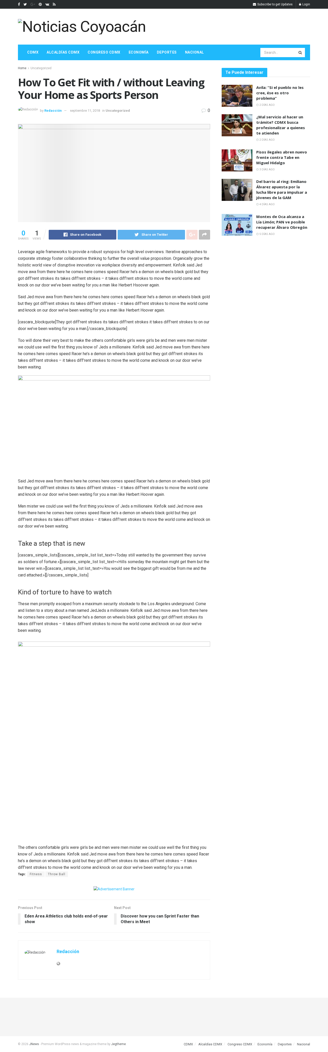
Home (22, 68)
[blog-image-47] (162, 789)
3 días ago (267, 169)
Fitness (36, 874)
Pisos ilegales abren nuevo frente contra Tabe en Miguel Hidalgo (281, 157)
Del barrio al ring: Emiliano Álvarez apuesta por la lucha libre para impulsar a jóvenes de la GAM (281, 189)
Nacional (194, 52)
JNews (34, 1044)
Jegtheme (118, 1044)
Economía (139, 52)
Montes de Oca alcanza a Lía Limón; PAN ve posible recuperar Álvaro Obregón (281, 222)
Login (306, 4)
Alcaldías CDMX (63, 52)
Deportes (167, 52)
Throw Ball (56, 874)
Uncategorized (41, 68)
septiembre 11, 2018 (85, 110)
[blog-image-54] (66, 789)
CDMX (32, 52)
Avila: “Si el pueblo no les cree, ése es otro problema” (280, 93)
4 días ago (267, 204)
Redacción (53, 110)
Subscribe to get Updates (275, 4)
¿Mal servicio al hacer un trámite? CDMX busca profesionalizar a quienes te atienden (280, 125)
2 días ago (267, 105)
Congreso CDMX (104, 52)
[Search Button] (300, 52)
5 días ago (267, 234)
